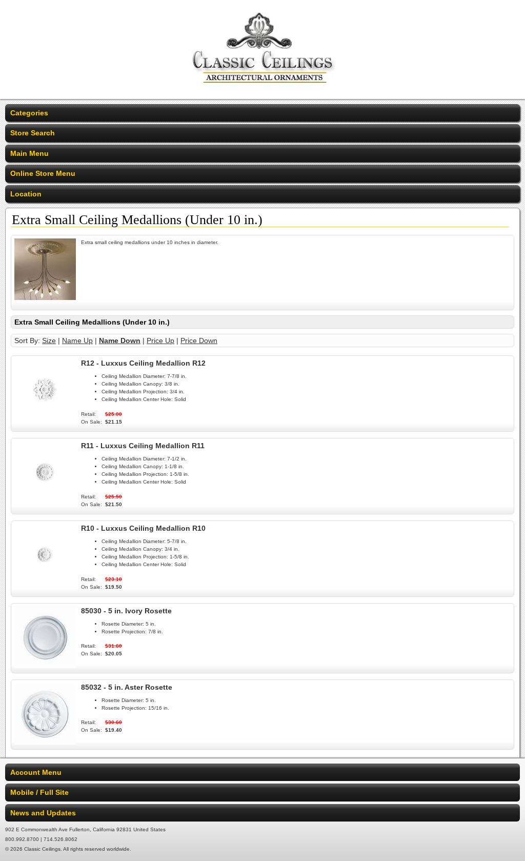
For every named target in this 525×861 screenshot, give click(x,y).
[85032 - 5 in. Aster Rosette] (45, 742)
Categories (29, 113)
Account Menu (36, 772)
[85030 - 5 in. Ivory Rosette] (45, 666)
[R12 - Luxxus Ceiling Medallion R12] (45, 418)
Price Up (160, 340)
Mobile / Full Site (39, 792)
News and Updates (43, 813)
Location (26, 194)
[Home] (262, 92)
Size (49, 340)
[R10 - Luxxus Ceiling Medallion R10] (45, 583)
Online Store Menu (42, 173)
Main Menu (29, 153)
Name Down (119, 340)
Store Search (32, 133)
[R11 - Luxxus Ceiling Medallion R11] (45, 500)
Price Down (198, 340)
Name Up (77, 340)
